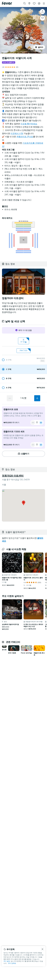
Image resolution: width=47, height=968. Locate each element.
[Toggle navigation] (44, 3)
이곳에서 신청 (17, 133)
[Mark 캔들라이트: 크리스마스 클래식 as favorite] (40, 555)
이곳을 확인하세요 (29, 124)
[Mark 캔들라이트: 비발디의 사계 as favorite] (42, 18)
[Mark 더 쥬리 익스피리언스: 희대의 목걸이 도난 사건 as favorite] (40, 602)
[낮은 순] (10, 398)
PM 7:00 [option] (23, 350)
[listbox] (23, 341)
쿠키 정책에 (12, 963)
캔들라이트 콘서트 (25, 136)
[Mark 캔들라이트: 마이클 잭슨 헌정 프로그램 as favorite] (19, 555)
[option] (23, 360)
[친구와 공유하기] (42, 11)
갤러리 (40, 47)
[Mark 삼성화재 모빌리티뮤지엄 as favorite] (19, 602)
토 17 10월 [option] (23, 340)
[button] (23, 360)
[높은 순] (37, 398)
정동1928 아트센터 (13, 475)
